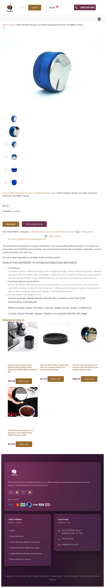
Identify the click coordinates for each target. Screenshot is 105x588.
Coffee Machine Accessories (21, 193)
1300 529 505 (85, 7)
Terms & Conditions (71, 576)
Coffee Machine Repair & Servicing (24, 542)
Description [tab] (12, 239)
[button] (99, 19)
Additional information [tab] (27, 239)
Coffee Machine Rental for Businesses (26, 553)
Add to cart (11, 224)
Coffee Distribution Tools (44, 193)
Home (5, 25)
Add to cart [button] (23, 381)
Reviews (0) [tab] (41, 239)
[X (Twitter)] (23, 492)
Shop (11, 25)
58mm (90, 232)
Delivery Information (41, 576)
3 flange (83, 232)
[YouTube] (29, 492)
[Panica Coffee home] (14, 471)
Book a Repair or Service (20, 559)
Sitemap (52, 580)
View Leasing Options (34, 224)
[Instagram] (17, 492)
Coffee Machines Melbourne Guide (24, 548)
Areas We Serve (17, 536)
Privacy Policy (56, 576)
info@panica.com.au (70, 544)
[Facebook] (10, 492)
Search (35, 7)
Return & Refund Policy (90, 576)
